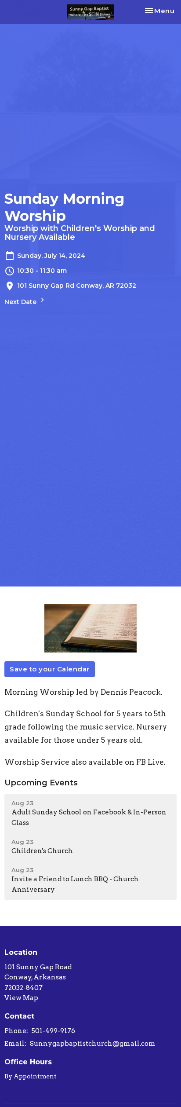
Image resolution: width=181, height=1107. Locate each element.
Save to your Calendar (50, 669)
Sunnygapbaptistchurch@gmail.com (93, 1044)
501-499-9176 (53, 1031)
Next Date (21, 302)
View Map (21, 998)
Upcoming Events (41, 783)
